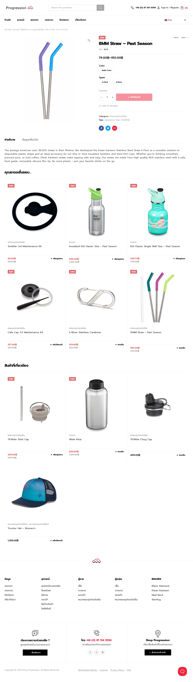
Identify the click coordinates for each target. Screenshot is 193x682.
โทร (96, 640)
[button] (89, 40)
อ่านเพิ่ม (121, 344)
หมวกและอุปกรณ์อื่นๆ (18, 524)
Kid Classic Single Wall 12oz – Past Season (155, 246)
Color (102, 65)
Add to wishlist (110, 105)
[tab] (10, 139)
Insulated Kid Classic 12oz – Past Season (93, 246)
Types (102, 77)
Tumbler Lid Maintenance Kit (25, 246)
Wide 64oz (75, 439)
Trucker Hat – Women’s (21, 528)
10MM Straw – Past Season (145, 332)
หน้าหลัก (8, 29)
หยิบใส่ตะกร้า (135, 97)
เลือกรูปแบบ (58, 258)
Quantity (103, 90)
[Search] (100, 8)
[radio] (107, 70)
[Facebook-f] (90, 652)
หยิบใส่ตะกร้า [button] (58, 344)
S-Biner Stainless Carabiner (85, 332)
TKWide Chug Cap (141, 439)
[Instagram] (96, 652)
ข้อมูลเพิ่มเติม (30, 139)
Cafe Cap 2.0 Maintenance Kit (25, 332)
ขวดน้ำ (72, 242)
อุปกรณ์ (16, 29)
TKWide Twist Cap (18, 439)
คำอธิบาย (10, 139)
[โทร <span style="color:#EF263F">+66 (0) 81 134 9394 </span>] (96, 633)
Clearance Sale (112, 120)
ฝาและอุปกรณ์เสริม (36, 29)
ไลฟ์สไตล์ (23, 29)
